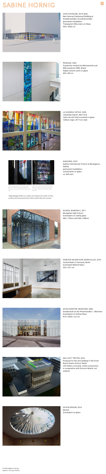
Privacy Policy (14, 470)
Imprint (5, 470)
